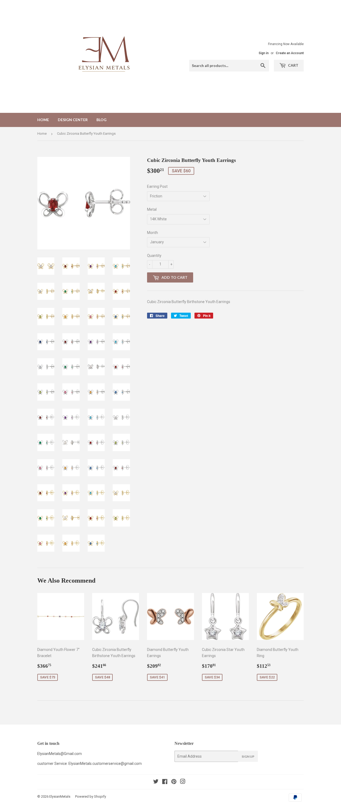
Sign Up (248, 756)
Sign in (264, 53)
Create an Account (290, 53)
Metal (152, 209)
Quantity (154, 255)
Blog (101, 119)
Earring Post (157, 186)
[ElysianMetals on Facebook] (165, 782)
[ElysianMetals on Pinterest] (174, 782)
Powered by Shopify (90, 796)
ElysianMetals (59, 796)
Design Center (73, 119)
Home (43, 119)
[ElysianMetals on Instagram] (182, 782)
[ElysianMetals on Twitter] (156, 782)
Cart (292, 65)
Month (152, 232)
